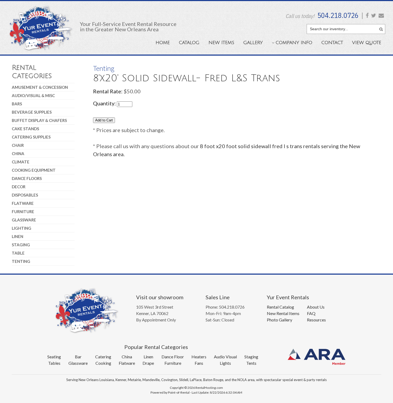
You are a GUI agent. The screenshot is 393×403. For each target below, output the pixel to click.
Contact (332, 42)
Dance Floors (27, 178)
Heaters (198, 356)
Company (294, 42)
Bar (78, 356)
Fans (199, 363)
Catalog (189, 42)
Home (163, 42)
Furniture (23, 211)
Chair (18, 145)
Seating (54, 356)
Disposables (25, 195)
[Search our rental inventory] (381, 28)
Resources (316, 319)
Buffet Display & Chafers (39, 120)
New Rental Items (283, 313)
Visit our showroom (159, 297)
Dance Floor (172, 356)
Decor (18, 186)
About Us (316, 306)
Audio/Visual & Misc (33, 95)
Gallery (253, 42)
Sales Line (218, 297)
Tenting (21, 261)
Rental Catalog (280, 306)
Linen (17, 236)
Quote (366, 42)
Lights (225, 363)
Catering (103, 356)
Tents (251, 363)
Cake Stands (25, 128)
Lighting (21, 228)
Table (18, 253)
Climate (20, 161)
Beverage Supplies (32, 112)
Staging (21, 244)
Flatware (23, 203)
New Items (221, 42)
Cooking (103, 363)
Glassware (24, 219)
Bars (17, 103)
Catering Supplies (31, 137)
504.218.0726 (338, 15)
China (18, 153)
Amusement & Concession (40, 87)
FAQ (311, 313)
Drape (148, 363)
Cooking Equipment (34, 170)
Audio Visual (225, 356)
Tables (54, 363)
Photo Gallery (279, 319)
